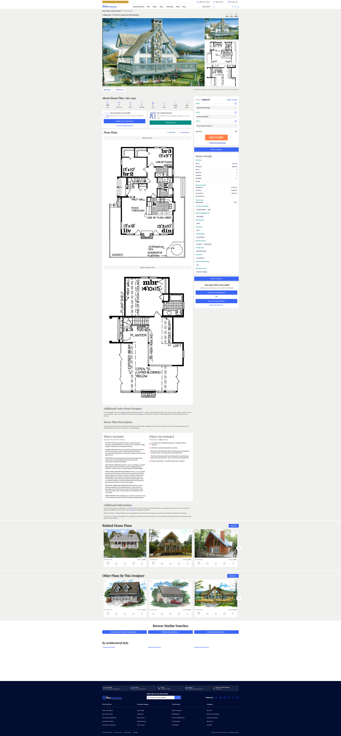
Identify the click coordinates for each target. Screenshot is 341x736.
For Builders (175, 725)
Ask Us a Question (216, 149)
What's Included (176, 710)
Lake (209, 209)
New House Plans (107, 714)
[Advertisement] (170, 667)
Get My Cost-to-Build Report (124, 121)
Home (104, 11)
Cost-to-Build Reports (178, 717)
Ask (231, 16)
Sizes (161, 6)
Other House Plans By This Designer (123, 632)
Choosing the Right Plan (109, 717)
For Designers (176, 721)
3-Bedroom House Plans (215, 632)
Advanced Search (138, 6)
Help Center (140, 710)
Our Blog (209, 725)
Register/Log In (141, 721)
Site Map (135, 732)
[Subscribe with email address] (177, 697)
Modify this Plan (170, 122)
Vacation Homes (201, 209)
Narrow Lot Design (201, 272)
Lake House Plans (116, 11)
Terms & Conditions (107, 732)
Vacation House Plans (201, 647)
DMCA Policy (127, 732)
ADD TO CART (216, 137)
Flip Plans (172, 132)
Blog (184, 6)
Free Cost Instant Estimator (216, 301)
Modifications (176, 714)
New (148, 6)
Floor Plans (107, 90)
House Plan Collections (109, 725)
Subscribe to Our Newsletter (157, 694)
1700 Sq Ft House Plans (169, 632)
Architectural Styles (107, 721)
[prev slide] (102, 548)
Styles (155, 6)
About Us (209, 710)
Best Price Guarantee (213, 714)
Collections (169, 6)
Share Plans (185, 132)
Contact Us (140, 714)
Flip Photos (120, 89)
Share (236, 16)
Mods (178, 6)
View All (231, 576)
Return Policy (141, 717)
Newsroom (210, 721)
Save (227, 16)
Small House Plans (154, 647)
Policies (133, 510)
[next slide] (238, 548)
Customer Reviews (212, 717)
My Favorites (141, 725)
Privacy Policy (118, 732)
